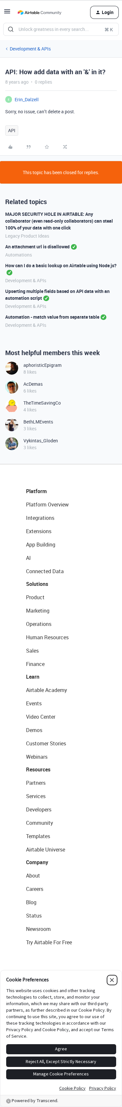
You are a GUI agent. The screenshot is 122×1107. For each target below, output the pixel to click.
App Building (40, 544)
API (11, 130)
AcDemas (33, 384)
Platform (36, 491)
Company (37, 862)
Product (35, 597)
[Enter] (10, 29)
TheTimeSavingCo (42, 403)
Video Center (40, 716)
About (33, 875)
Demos (34, 730)
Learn (32, 676)
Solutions (37, 584)
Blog (31, 902)
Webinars (36, 756)
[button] (7, 13)
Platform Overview (47, 504)
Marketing (37, 610)
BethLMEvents (38, 422)
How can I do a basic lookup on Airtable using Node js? (60, 265)
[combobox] (61, 29)
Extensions (38, 531)
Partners (36, 782)
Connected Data (45, 571)
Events (34, 703)
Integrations (40, 517)
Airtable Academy (46, 690)
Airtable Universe (45, 849)
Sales (32, 650)
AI (28, 557)
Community (39, 822)
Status (34, 915)
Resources (38, 769)
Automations (18, 255)
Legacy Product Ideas (27, 236)
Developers (38, 809)
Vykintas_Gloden (40, 440)
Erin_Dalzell (27, 99)
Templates (38, 836)
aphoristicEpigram (42, 365)
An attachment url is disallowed (37, 246)
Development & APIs (30, 49)
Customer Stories (46, 743)
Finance (35, 664)
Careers (34, 889)
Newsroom (38, 929)
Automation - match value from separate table (52, 317)
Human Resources (47, 637)
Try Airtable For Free (49, 942)
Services (36, 796)
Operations (38, 624)
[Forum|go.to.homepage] (39, 12)
